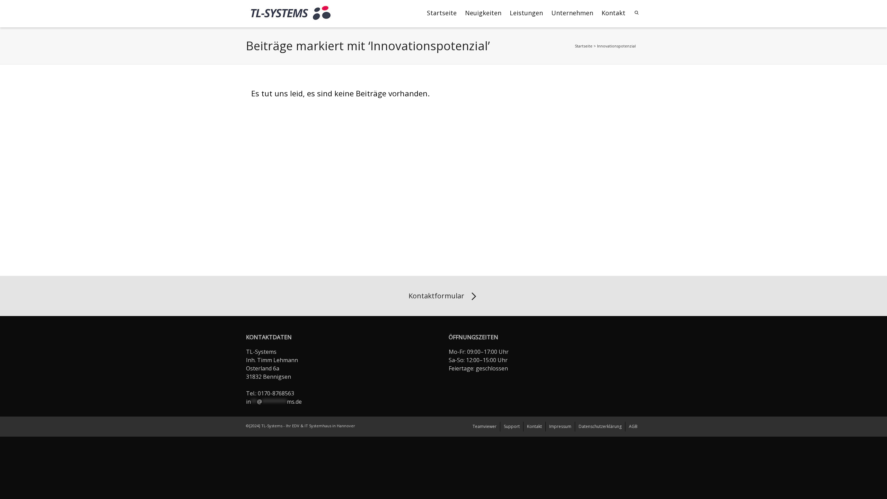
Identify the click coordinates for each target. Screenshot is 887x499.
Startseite (442, 13)
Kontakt (613, 13)
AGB (633, 426)
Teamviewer (485, 426)
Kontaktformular (436, 295)
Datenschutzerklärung (600, 426)
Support (512, 426)
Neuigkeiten (483, 13)
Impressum (560, 426)
